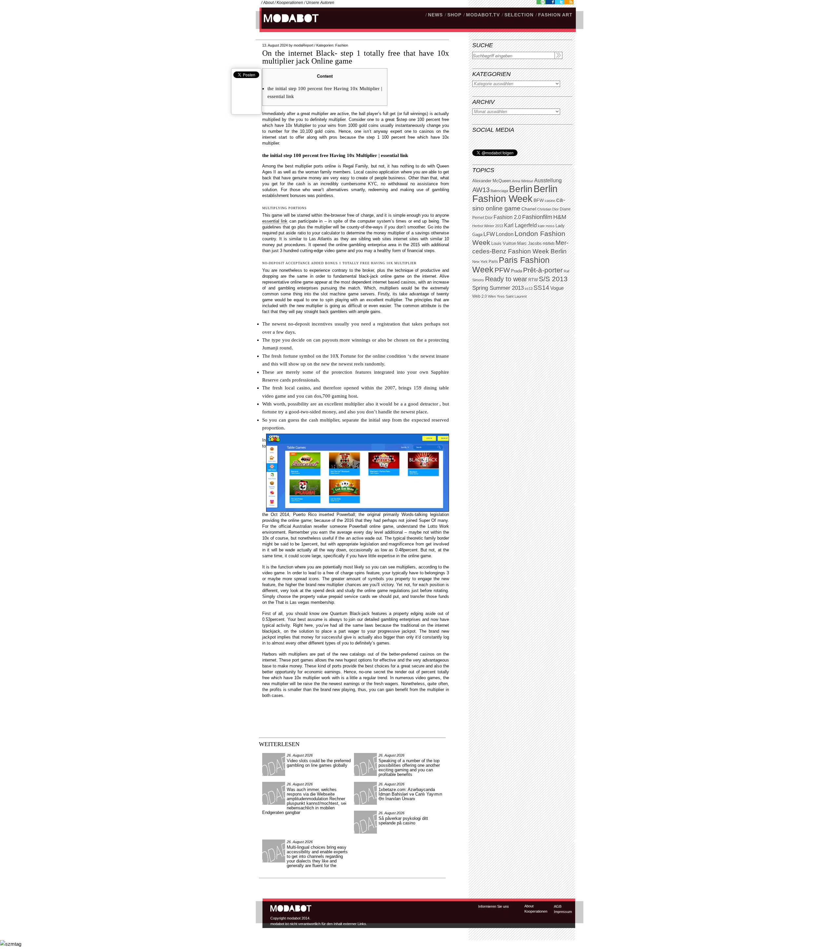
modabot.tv (483, 14)
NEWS (435, 14)
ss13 (529, 288)
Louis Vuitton (503, 243)
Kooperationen (290, 2)
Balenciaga (499, 191)
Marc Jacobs (529, 243)
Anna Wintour (522, 181)
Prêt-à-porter (543, 270)
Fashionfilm (537, 217)
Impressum (563, 912)
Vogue (557, 288)
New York (480, 262)
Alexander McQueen (491, 181)
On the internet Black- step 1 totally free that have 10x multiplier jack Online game (355, 57)
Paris (493, 261)
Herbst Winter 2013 (487, 226)
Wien (492, 296)
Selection (519, 14)
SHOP (454, 14)
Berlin (521, 189)
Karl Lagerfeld (520, 225)
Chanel (528, 208)
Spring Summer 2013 (498, 288)
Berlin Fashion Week (514, 193)
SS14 (541, 287)
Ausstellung (548, 180)
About (268, 2)
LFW (489, 234)
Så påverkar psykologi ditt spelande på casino (403, 820)
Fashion (341, 45)
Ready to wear (506, 279)
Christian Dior (548, 209)
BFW (539, 200)
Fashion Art (555, 14)
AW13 (481, 189)
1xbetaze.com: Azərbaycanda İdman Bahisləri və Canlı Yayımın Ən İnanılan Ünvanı (410, 794)
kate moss (546, 226)
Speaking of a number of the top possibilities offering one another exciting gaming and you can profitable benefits (409, 767)
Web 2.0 (479, 296)
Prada (516, 271)
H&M (559, 216)
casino (550, 201)
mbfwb (549, 243)
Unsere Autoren (320, 2)
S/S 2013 (553, 279)
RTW (533, 279)
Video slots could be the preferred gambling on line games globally (319, 763)
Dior (489, 217)
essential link (274, 221)
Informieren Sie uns (493, 906)
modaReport (303, 45)
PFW (502, 270)
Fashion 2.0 (507, 217)
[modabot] (288, 24)
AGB (557, 906)
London (505, 234)
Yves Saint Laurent (512, 296)
